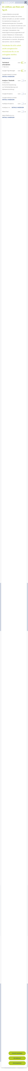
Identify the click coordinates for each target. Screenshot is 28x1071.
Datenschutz (6, 58)
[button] (9, 77)
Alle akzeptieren (17, 1063)
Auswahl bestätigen (17, 1053)
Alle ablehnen (17, 1058)
